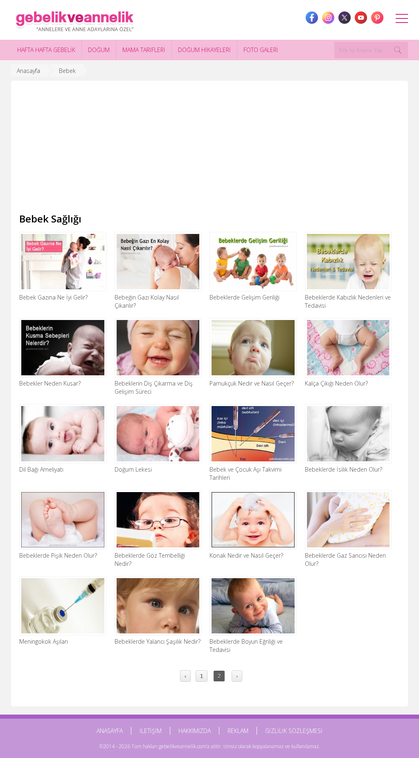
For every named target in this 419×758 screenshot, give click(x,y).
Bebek (67, 71)
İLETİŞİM (151, 731)
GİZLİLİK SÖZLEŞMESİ (293, 731)
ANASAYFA (110, 731)
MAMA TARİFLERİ (143, 50)
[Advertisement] (209, 150)
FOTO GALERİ (260, 50)
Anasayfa (28, 71)
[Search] (397, 50)
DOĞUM (99, 50)
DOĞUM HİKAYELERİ (204, 50)
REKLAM (238, 731)
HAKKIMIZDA (194, 731)
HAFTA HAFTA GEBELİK (46, 50)
